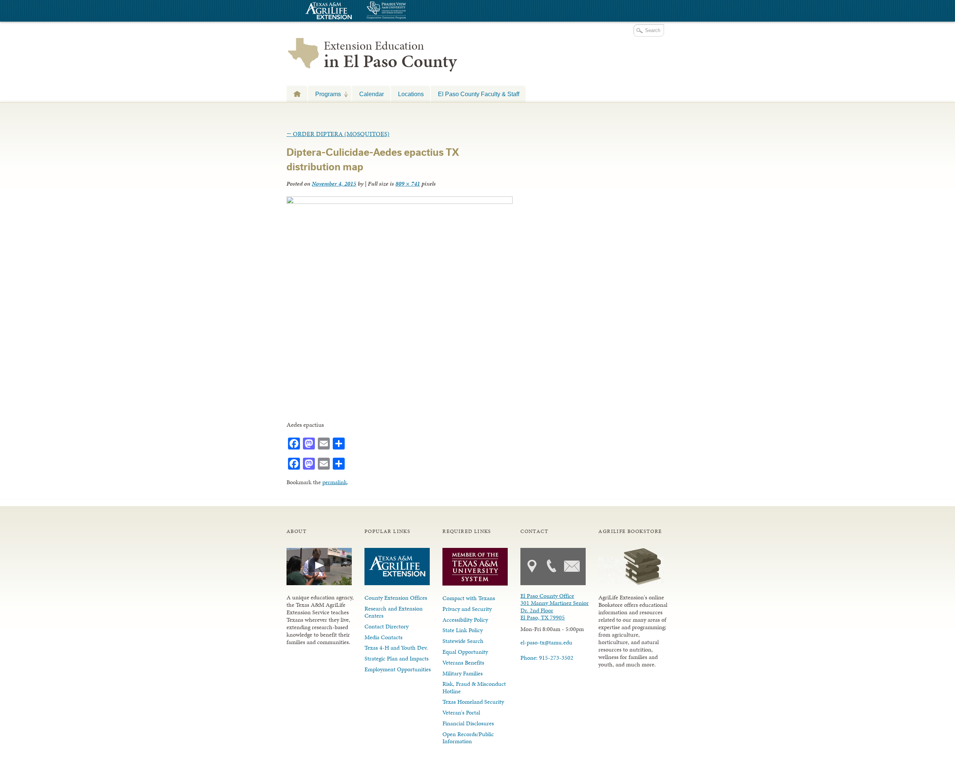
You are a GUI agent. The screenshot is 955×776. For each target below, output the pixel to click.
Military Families (462, 673)
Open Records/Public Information (468, 737)
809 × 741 (407, 183)
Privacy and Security (467, 609)
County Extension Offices (395, 597)
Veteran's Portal (461, 712)
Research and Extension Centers (393, 612)
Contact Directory (386, 626)
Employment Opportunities (397, 669)
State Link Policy (462, 630)
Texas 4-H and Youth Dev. (396, 647)
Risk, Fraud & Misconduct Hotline (474, 687)
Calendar (371, 94)
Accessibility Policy (465, 619)
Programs (324, 94)
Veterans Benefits (463, 662)
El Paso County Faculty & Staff (478, 94)
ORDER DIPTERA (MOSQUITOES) (337, 133)
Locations (411, 94)
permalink (334, 482)
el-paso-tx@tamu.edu (546, 642)
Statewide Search (462, 641)
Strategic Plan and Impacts (396, 658)
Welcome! (296, 94)
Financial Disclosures (468, 723)
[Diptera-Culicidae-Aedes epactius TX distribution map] (399, 201)
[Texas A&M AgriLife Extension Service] (327, 11)
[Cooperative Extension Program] (407, 10)
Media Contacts (383, 637)
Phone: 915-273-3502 (546, 657)
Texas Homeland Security (473, 701)
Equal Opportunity (465, 651)
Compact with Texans (468, 598)
